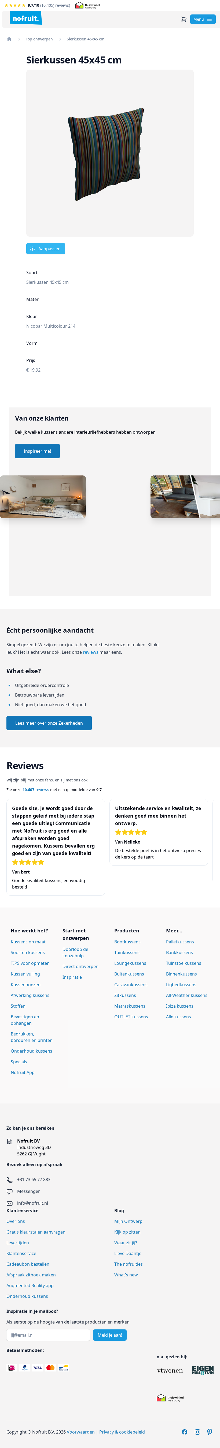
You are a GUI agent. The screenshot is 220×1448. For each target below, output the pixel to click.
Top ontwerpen (39, 38)
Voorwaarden (81, 1432)
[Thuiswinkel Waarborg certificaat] (87, 5)
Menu (198, 19)
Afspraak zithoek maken (31, 1275)
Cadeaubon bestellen (27, 1264)
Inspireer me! (37, 451)
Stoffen (18, 1006)
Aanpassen (49, 249)
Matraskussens (129, 1006)
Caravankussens (131, 985)
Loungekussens (130, 963)
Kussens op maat (28, 942)
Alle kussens (178, 1017)
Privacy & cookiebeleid (122, 1432)
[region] (110, 535)
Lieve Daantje (127, 1253)
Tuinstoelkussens (183, 963)
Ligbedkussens (181, 985)
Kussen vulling (25, 974)
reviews (90, 652)
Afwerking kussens (30, 995)
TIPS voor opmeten (30, 963)
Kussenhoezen (26, 985)
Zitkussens (125, 995)
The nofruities (128, 1264)
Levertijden (17, 1243)
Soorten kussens (28, 952)
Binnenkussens (181, 974)
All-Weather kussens (186, 995)
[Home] (9, 39)
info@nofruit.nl (32, 1203)
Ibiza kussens (179, 1006)
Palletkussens (180, 942)
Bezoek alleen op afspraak (34, 1164)
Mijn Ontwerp (128, 1221)
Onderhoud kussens (31, 1051)
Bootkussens (127, 942)
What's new (126, 1275)
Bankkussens (179, 952)
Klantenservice (21, 1253)
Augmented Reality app (30, 1285)
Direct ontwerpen (80, 966)
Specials (19, 1062)
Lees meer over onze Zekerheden (49, 723)
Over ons (15, 1221)
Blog (119, 1210)
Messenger (28, 1191)
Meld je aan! (110, 1335)
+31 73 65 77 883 (33, 1179)
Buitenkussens (129, 974)
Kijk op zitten (127, 1232)
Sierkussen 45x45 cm (85, 38)
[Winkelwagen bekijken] (184, 19)
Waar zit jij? (125, 1243)
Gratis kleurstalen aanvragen (35, 1232)
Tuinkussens (127, 952)
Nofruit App (23, 1072)
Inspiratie (72, 977)
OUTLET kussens (131, 1017)
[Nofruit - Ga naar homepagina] (26, 18)
